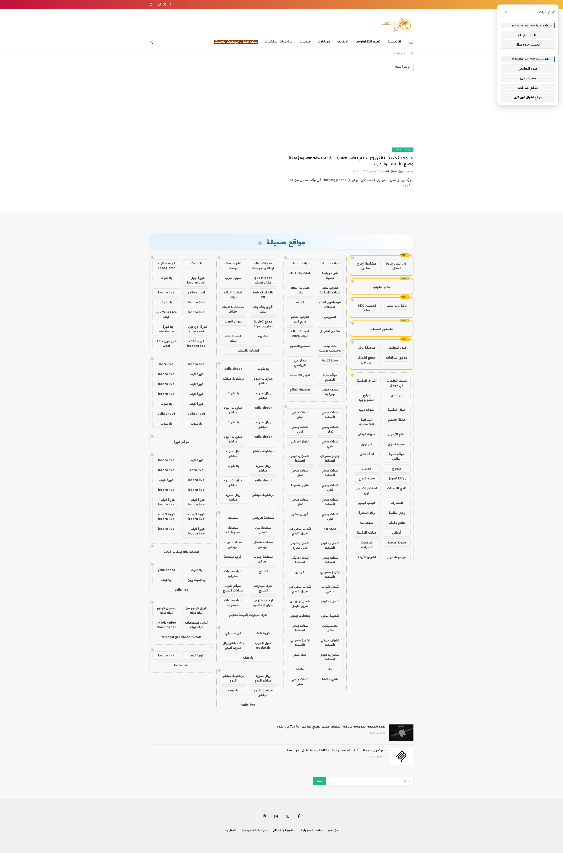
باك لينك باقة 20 (263, 294)
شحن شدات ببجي (330, 589)
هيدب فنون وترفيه (330, 391)
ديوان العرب (233, 321)
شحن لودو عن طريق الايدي (300, 603)
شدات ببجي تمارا (299, 414)
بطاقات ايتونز (300, 616)
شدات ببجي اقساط (330, 414)
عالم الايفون (396, 434)
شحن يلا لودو (330, 601)
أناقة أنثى (367, 454)
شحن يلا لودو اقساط (300, 458)
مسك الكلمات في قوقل (396, 383)
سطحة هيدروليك (233, 530)
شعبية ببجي (330, 616)
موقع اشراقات (396, 357)
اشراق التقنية (367, 381)
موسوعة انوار (396, 557)
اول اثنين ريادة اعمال (396, 266)
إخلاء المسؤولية (312, 830)
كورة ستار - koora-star (166, 265)
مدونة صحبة (397, 542)
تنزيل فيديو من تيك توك (196, 610)
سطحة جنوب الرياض (263, 559)
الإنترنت (343, 42)
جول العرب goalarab (263, 645)
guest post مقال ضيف (263, 280)
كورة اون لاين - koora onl (196, 329)
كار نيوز (366, 444)
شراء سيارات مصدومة (233, 602)
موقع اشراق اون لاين (367, 360)
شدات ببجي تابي (299, 429)
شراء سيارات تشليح (263, 588)
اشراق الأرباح (366, 557)
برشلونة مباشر (233, 379)
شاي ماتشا (330, 679)
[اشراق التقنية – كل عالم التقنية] (395, 25)
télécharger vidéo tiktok (181, 637)
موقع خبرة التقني (397, 456)
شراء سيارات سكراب (233, 573)
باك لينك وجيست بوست (330, 348)
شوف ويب (366, 410)
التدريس (330, 317)
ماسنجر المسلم (381, 329)
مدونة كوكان (367, 434)
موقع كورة (181, 442)
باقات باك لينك (300, 273)
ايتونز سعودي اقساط (330, 458)
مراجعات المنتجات (278, 42)
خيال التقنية (397, 410)
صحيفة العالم (300, 389)
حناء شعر (300, 655)
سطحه (233, 518)
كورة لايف (196, 374)
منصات (305, 42)
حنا (330, 669)
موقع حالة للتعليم (330, 377)
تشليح (263, 571)
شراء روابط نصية (330, 275)
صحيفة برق (366, 348)
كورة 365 (263, 633)
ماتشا (300, 669)
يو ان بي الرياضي (300, 362)
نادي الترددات (396, 488)
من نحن (333, 830)
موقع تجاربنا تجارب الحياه (263, 323)
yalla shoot (233, 369)
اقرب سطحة (233, 557)
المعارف (396, 503)
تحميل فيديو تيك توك (166, 610)
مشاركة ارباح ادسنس (366, 266)
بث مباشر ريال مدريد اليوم (233, 645)
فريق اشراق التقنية (393, 171)
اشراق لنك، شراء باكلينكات (329, 290)
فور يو (299, 572)
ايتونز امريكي (300, 441)
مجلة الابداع (366, 478)
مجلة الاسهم (397, 420)
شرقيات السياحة (367, 544)
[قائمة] (410, 42)
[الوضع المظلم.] (152, 4)
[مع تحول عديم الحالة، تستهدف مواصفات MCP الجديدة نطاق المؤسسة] (401, 756)
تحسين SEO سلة (367, 308)
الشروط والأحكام (284, 830)
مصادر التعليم (300, 346)
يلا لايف (248, 658)
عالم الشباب (382, 287)
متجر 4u (330, 529)
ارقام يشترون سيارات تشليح (263, 602)
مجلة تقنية (330, 360)
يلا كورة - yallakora (166, 329)
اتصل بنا (230, 830)
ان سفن (396, 395)
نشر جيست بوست (233, 265)
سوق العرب (233, 278)
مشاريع (263, 336)
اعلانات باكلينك (248, 350)
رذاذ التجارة (366, 513)
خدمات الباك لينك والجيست (263, 265)
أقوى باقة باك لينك (263, 309)
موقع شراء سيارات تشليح (233, 588)
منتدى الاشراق (330, 331)
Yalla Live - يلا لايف (166, 314)
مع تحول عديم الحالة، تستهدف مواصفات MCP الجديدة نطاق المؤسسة (336, 750)
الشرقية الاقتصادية (366, 422)
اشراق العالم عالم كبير (300, 319)
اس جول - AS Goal (166, 343)
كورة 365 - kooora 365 (196, 343)
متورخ (396, 468)
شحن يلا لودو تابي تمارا (300, 545)
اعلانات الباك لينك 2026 (300, 333)
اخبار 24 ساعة (300, 375)
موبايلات (324, 42)
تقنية (300, 302)
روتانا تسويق (397, 478)
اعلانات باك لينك (233, 338)
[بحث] (152, 42)
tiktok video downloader (166, 625)
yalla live (248, 705)
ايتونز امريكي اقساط (300, 560)
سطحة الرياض (263, 518)
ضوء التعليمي (397, 348)
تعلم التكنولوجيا (368, 42)
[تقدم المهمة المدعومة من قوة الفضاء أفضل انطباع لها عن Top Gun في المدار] (401, 732)
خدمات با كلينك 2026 (233, 309)
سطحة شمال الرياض (263, 544)
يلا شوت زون (196, 580)
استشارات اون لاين (366, 490)
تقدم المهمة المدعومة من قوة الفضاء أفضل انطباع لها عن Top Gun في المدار (331, 727)
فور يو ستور (300, 514)
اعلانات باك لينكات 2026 (181, 552)
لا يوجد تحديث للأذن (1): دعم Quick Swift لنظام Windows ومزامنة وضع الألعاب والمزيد (351, 162)
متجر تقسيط (300, 485)
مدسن (366, 468)
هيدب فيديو (366, 503)
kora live (166, 364)
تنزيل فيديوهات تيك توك (196, 625)
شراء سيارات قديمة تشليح (248, 615)
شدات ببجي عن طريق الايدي (300, 531)
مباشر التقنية (367, 532)
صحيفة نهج (396, 444)
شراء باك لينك (330, 263)
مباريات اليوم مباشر (263, 381)
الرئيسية (394, 42)
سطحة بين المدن (263, 530)
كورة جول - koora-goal (196, 280)
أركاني (396, 532)
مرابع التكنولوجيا (367, 397)
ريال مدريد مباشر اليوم (263, 678)
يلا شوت (263, 369)
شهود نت (366, 523)
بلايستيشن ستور (330, 628)
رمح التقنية (396, 513)
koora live (166, 292)
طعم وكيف (397, 523)
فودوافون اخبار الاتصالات (330, 304)
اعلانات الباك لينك (300, 290)
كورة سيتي (233, 633)
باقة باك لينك (396, 306)
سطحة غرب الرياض (233, 544)
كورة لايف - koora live (196, 502)
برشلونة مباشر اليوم (233, 678)
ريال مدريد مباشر (263, 395)
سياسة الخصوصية (255, 830)
